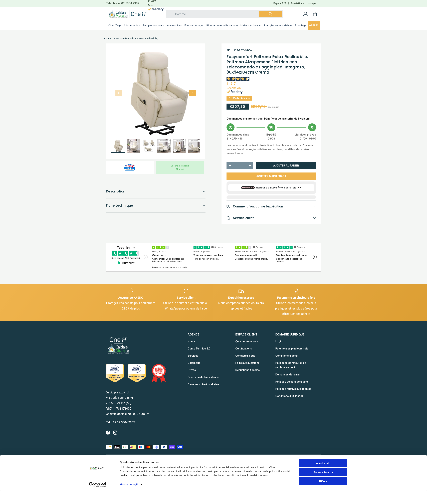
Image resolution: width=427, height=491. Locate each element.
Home (191, 341)
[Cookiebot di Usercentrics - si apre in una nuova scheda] (97, 484)
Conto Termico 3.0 (199, 348)
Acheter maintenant (271, 176)
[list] (155, 93)
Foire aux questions (247, 362)
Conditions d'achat (286, 355)
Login (278, 341)
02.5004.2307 (130, 3)
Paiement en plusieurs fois (291, 348)
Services (193, 355)
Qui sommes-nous (246, 341)
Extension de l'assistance (203, 377)
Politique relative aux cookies (293, 388)
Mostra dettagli (129, 484)
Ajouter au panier (286, 165)
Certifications (243, 348)
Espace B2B (279, 3)
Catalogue (194, 362)
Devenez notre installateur (204, 384)
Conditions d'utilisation (289, 396)
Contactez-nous (245, 355)
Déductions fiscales (247, 370)
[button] (315, 14)
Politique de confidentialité (291, 381)
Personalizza (321, 472)
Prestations (297, 3)
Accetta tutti (323, 463)
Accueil (108, 38)
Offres (192, 370)
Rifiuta (323, 481)
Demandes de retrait (287, 374)
